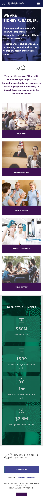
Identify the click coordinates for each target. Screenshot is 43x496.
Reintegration (21, 210)
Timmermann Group (26, 477)
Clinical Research (21, 249)
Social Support (21, 287)
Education (21, 134)
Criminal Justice (21, 172)
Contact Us (22, 469)
